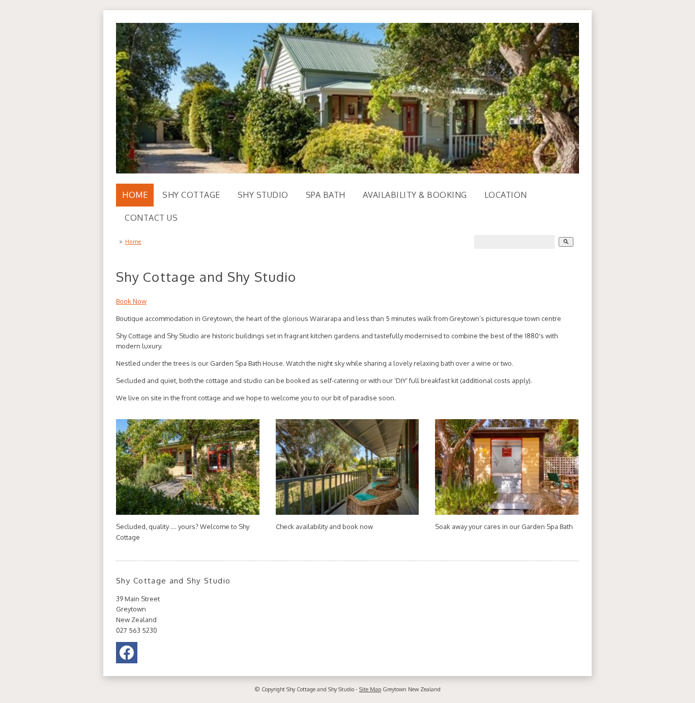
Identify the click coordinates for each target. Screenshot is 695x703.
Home (135, 195)
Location (505, 195)
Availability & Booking (415, 195)
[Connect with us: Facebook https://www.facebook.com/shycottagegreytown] (126, 655)
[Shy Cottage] (187, 512)
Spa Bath (325, 195)
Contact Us (151, 218)
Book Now (131, 301)
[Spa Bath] (506, 512)
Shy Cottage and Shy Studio (320, 689)
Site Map (370, 689)
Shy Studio (263, 195)
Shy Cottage (191, 195)
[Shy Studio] (347, 512)
